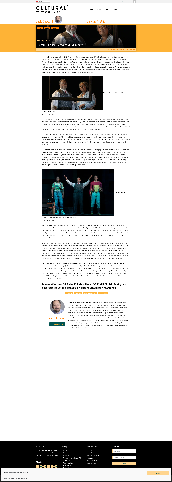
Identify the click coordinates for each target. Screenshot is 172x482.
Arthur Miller (78, 293)
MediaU (89, 453)
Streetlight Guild (92, 463)
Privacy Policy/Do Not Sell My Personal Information (15, 478)
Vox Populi (90, 458)
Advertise (66, 450)
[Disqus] (86, 363)
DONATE (108, 9)
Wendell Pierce (103, 293)
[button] (114, 49)
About (115, 9)
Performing (55, 28)
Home (91, 9)
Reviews (47, 28)
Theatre (40, 28)
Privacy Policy (67, 465)
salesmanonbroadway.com (103, 287)
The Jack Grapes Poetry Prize (72, 458)
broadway (69, 293)
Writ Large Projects (93, 455)
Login (122, 1)
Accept (158, 473)
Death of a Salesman (90, 293)
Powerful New (60, 45)
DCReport (90, 450)
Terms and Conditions (70, 463)
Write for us (67, 455)
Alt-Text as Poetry (92, 460)
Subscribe (66, 460)
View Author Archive (57, 324)
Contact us (66, 453)
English (40, 1)
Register (128, 1)
